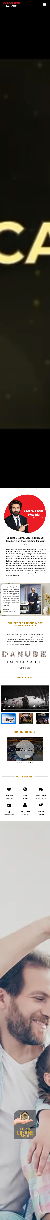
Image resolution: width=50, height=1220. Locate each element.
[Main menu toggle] (45, 4)
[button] (9, 749)
